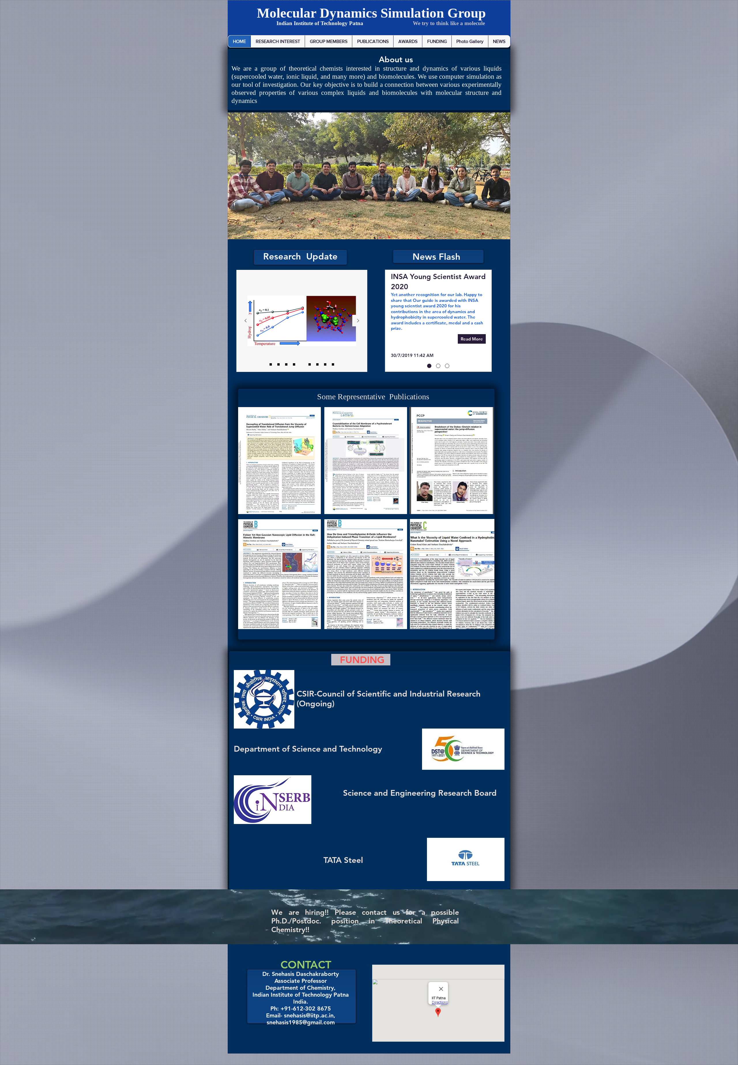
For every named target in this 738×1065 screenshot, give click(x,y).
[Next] (489, 176)
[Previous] (248, 176)
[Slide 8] (333, 364)
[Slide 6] (294, 364)
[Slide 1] (278, 364)
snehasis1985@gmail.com (301, 1022)
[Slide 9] (271, 364)
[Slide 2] (302, 364)
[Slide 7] (325, 364)
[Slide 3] (309, 364)
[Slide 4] (317, 364)
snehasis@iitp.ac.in (309, 1015)
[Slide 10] (286, 364)
